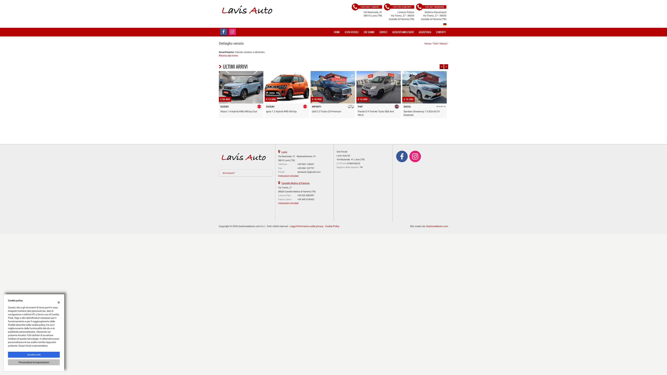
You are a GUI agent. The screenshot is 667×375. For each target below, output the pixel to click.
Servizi (383, 32)
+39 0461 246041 (305, 164)
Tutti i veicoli (440, 43)
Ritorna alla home (228, 55)
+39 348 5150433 (305, 199)
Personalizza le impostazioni (34, 362)
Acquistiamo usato (403, 32)
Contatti (441, 32)
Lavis (284, 152)
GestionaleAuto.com (437, 226)
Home (337, 32)
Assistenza (425, 32)
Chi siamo (369, 32)
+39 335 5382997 (305, 195)
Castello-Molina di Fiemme (295, 183)
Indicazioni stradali (288, 175)
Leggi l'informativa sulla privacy (306, 226)
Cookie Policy (332, 226)
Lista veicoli (352, 32)
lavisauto (228, 173)
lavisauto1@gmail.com (308, 172)
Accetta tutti (34, 354)
